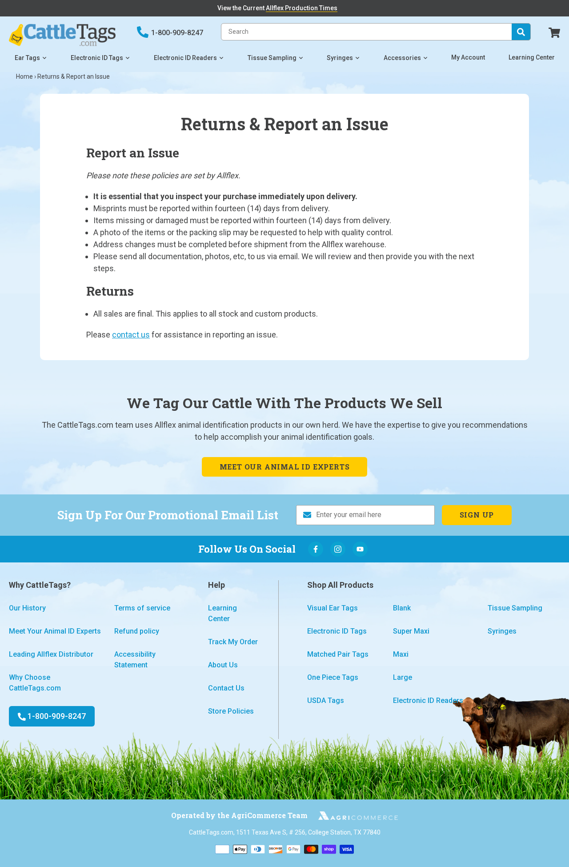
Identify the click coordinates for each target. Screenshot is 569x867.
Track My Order (233, 642)
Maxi (401, 654)
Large (402, 677)
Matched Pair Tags (338, 654)
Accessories (402, 57)
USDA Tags (325, 700)
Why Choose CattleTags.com (35, 682)
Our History (27, 608)
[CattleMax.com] (353, 815)
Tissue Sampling (272, 57)
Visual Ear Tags (332, 608)
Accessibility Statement (135, 659)
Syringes (340, 57)
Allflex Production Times (301, 8)
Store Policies (231, 711)
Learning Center (532, 57)
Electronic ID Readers (185, 57)
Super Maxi (411, 631)
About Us (223, 665)
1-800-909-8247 (177, 32)
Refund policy (136, 631)
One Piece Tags (332, 677)
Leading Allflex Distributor (51, 654)
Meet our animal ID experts (285, 466)
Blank (402, 608)
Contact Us (226, 688)
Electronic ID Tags (97, 57)
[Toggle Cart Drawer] (554, 32)
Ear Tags (27, 57)
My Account (468, 57)
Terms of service (142, 608)
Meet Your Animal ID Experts (55, 631)
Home (24, 76)
